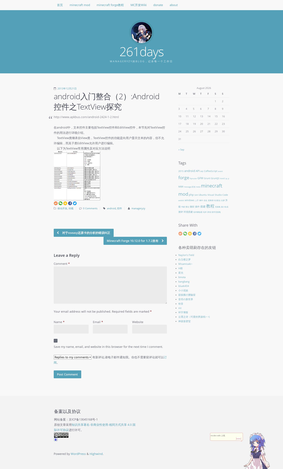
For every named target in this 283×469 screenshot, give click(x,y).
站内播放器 (197, 212)
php (191, 195)
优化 (205, 200)
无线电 (217, 207)
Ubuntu (202, 194)
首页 (60, 5)
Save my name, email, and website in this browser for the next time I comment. (108, 347)
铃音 (180, 303)
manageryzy (138, 208)
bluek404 (183, 286)
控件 (119, 208)
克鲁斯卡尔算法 (214, 200)
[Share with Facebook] (70, 203)
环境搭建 (188, 211)
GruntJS (215, 178)
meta (198, 187)
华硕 (183, 207)
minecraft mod (80, 5)
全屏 (223, 200)
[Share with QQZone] (65, 203)
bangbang (183, 281)
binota (182, 277)
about (174, 5)
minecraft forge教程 (110, 5)
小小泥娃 (183, 290)
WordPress (78, 454)
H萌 (180, 268)
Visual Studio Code (218, 194)
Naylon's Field (186, 255)
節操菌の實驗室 (187, 294)
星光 (180, 272)
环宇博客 (183, 312)
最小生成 (224, 207)
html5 (222, 178)
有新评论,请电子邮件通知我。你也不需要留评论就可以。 (110, 359)
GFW (200, 178)
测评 (180, 211)
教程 (210, 206)
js (228, 178)
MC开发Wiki (139, 5)
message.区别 (189, 187)
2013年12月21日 (67, 88)
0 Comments (90, 208)
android (111, 208)
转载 (71, 208)
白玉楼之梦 (184, 259)
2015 (181, 171)
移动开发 (62, 208)
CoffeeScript (210, 171)
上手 (197, 200)
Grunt (207, 178)
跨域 (209, 212)
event (220, 171)
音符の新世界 (185, 299)
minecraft (211, 185)
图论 (187, 207)
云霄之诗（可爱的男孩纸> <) (194, 316)
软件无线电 (216, 212)
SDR (196, 195)
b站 (201, 171)
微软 (192, 206)
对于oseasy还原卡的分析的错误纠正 (85, 233)
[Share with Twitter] (75, 203)
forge (183, 177)
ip (226, 178)
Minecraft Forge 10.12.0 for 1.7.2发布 (133, 241)
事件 (201, 200)
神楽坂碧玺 (184, 321)
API (198, 171)
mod (183, 194)
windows (189, 200)
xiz (179, 308)
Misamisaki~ (185, 263)
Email (98, 322)
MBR (180, 186)
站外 (205, 212)
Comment (62, 264)
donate (158, 5)
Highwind (96, 454)
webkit (181, 200)
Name (59, 322)
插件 (197, 206)
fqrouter (193, 178)
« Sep (181, 149)
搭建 (203, 206)
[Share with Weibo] (56, 203)
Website (137, 322)
